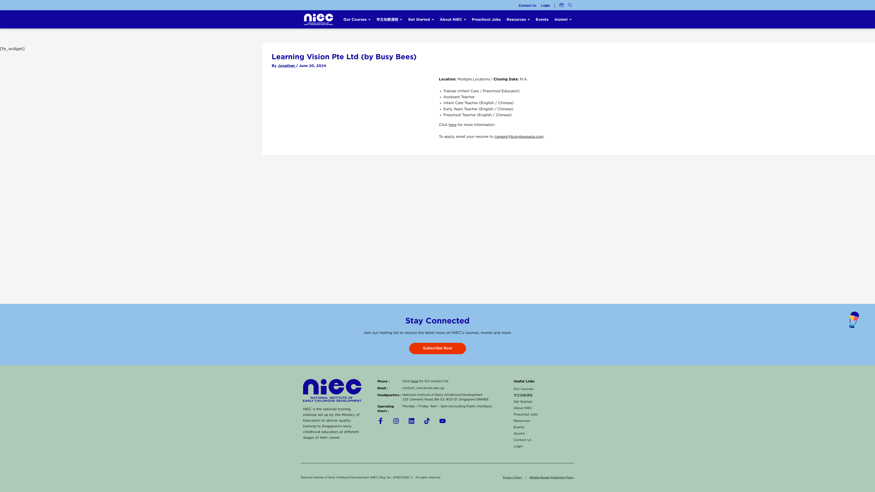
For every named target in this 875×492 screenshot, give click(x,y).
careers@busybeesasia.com (518, 136)
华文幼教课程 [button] (387, 19)
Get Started (523, 401)
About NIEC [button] (451, 19)
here (452, 125)
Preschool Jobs (486, 19)
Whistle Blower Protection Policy (551, 477)
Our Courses (523, 389)
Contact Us (527, 5)
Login (545, 5)
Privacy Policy (512, 477)
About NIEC (523, 408)
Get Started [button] (419, 19)
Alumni (519, 433)
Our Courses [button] (355, 19)
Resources (522, 421)
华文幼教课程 (523, 395)
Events (542, 19)
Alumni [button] (561, 19)
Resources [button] (516, 19)
